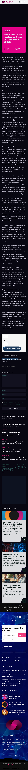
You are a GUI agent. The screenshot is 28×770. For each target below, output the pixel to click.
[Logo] (7, 2)
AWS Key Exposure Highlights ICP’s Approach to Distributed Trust (12, 443)
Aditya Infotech (11, 764)
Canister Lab (5, 413)
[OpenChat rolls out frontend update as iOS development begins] (14, 515)
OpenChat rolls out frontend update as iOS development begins (13, 425)
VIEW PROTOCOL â (17, 610)
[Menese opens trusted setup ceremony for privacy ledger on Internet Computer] (5, 712)
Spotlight (7, 30)
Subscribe (21, 635)
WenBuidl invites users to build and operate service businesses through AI (14, 459)
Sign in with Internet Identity (13, 348)
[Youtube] (15, 621)
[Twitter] (13, 621)
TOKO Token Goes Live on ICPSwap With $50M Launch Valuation (13, 451)
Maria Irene (8, 49)
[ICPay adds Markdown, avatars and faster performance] (5, 697)
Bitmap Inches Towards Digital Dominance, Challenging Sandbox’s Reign (7, 470)
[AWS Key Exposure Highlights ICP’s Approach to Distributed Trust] (14, 547)
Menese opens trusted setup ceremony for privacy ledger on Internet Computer (12, 434)
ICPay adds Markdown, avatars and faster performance (13, 417)
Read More (19, 746)
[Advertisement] (14, 490)
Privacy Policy (18, 639)
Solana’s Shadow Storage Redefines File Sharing (20, 468)
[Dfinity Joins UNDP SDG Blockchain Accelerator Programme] (14, 578)
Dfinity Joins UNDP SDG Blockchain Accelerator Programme (12, 587)
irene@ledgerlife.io (13, 749)
